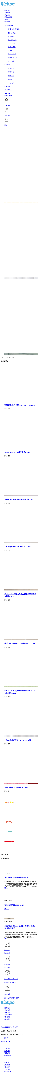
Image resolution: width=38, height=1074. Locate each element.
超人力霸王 (11, 33)
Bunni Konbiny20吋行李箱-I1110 (17, 452)
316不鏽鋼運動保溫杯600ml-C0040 (17, 547)
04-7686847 (4, 1038)
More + (6, 888)
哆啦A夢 (11, 37)
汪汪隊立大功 (12, 57)
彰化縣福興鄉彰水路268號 (9, 1027)
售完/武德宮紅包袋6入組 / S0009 (16, 787)
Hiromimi (7, 86)
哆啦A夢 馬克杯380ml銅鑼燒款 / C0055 (19, 643)
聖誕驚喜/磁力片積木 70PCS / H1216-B (19, 405)
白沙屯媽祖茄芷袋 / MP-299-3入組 (17, 740)
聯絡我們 (7, 22)
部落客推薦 (8, 17)
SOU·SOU (11, 43)
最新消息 (7, 13)
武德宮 (10, 50)
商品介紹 (7, 15)
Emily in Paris (12, 54)
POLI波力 (11, 61)
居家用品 (11, 68)
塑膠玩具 (11, 76)
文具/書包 (11, 83)
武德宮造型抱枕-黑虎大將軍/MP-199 (18, 499)
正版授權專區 (8, 25)
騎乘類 (10, 79)
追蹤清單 (7, 1065)
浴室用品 (11, 72)
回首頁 (6, 1062)
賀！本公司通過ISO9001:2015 (14, 905)
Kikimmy (7, 64)
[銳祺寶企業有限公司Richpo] (8, 5)
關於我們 (7, 10)
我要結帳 (7, 1071)
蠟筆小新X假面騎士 (14, 29)
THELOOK (8, 90)
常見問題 (7, 19)
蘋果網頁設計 (5, 1041)
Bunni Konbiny (12, 40)
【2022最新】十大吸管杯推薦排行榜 (16, 877)
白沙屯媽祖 (11, 47)
